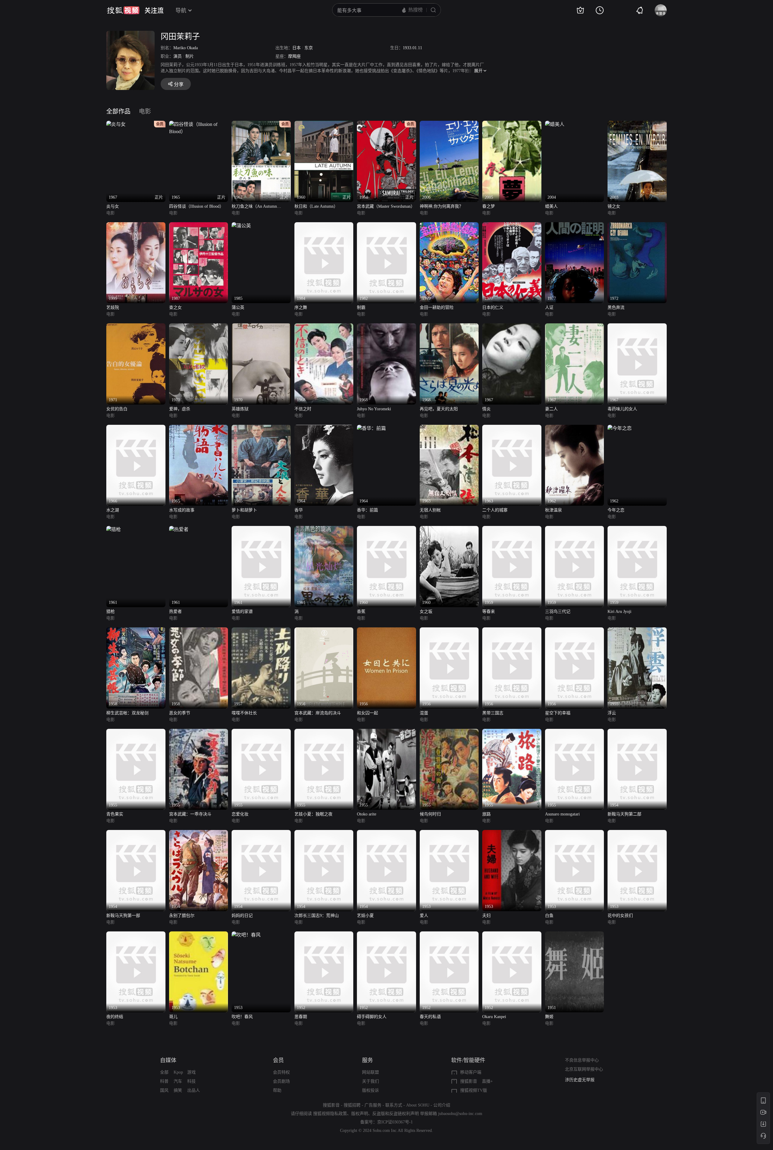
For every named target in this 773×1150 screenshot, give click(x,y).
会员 (278, 1060)
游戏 (191, 1072)
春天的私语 (430, 1016)
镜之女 (614, 206)
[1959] (511, 529)
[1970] (198, 326)
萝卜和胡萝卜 (244, 510)
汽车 (178, 1081)
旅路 (486, 814)
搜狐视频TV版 (473, 1090)
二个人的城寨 (495, 510)
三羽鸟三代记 (557, 611)
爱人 (424, 915)
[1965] (198, 428)
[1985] (241, 225)
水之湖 (112, 510)
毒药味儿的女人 (622, 409)
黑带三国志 (492, 713)
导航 (180, 10)
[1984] (324, 225)
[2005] (511, 124)
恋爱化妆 (240, 814)
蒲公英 (238, 307)
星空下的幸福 (557, 713)
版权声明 (359, 1113)
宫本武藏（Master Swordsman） (386, 206)
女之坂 (426, 611)
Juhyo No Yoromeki (374, 409)
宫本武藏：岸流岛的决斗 (317, 713)
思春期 (300, 1016)
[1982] (386, 225)
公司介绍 (441, 1105)
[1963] (449, 428)
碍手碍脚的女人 (371, 1016)
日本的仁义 (492, 307)
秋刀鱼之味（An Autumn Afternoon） (254, 207)
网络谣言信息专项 (582, 1080)
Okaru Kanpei (494, 1016)
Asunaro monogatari (562, 814)
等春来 (488, 611)
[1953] (449, 833)
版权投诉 (370, 1090)
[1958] (135, 630)
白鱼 (549, 915)
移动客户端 (470, 1072)
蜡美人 (551, 206)
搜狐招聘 (352, 1105)
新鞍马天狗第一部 (123, 915)
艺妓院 (112, 307)
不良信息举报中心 (582, 1060)
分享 (179, 84)
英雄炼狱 (240, 409)
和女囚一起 (367, 713)
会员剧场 (281, 1081)
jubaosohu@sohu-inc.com (460, 1113)
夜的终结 (114, 1016)
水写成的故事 (181, 510)
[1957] (261, 630)
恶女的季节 (179, 713)
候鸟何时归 (430, 814)
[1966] (135, 428)
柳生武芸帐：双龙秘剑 (127, 713)
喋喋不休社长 (244, 713)
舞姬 (549, 1016)
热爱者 (175, 611)
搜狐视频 (123, 10)
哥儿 (173, 1016)
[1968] (324, 326)
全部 (164, 1072)
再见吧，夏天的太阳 (439, 409)
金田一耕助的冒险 (437, 307)
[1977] (511, 225)
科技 (191, 1081)
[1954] (637, 732)
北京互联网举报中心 (584, 1069)
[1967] (511, 326)
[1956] (324, 630)
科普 (164, 1081)
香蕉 (361, 611)
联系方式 (393, 1105)
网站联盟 (370, 1072)
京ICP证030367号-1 (395, 1122)
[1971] (135, 326)
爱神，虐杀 (179, 409)
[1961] (113, 529)
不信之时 (302, 409)
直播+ (487, 1081)
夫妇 (486, 915)
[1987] (198, 225)
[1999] (135, 225)
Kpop (178, 1072)
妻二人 (551, 409)
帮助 (277, 1090)
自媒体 (168, 1060)
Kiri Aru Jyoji (619, 611)
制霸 (361, 307)
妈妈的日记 (242, 915)
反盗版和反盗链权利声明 (395, 1113)
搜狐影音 (468, 1081)
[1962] (574, 428)
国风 (164, 1090)
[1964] (324, 428)
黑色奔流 (616, 307)
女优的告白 (116, 409)
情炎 (486, 409)
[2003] (637, 124)
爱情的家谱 (242, 611)
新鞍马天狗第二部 (624, 814)
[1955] (637, 630)
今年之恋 (616, 510)
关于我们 (370, 1081)
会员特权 (281, 1072)
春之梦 (488, 206)
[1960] (386, 529)
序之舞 (300, 307)
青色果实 (114, 814)
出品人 (193, 1090)
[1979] (449, 225)
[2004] (554, 124)
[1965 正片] (198, 124)
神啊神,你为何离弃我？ (441, 206)
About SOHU (417, 1105)
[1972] (637, 225)
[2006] (449, 124)
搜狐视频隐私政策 (330, 1113)
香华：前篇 (367, 510)
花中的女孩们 (620, 915)
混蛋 (424, 713)
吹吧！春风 (242, 1016)
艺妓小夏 (365, 915)
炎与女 (112, 206)
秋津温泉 (553, 510)
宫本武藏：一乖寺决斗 (190, 814)
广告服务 (372, 1105)
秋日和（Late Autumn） (316, 206)
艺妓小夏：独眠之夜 (313, 814)
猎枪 (110, 611)
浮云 (612, 713)
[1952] (324, 934)
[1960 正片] (324, 124)
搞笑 (178, 1090)
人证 (549, 307)
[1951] (574, 934)
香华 (298, 510)
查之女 (175, 307)
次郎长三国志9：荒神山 (316, 915)
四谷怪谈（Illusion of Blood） (196, 206)
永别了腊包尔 (181, 915)
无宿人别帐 (430, 510)
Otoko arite (366, 814)
